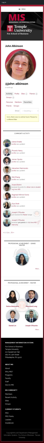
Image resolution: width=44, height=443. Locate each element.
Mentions (18, 102)
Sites (24, 94)
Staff (7, 382)
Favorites (28, 102)
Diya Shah (15, 204)
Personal (9, 102)
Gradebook (9, 423)
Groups (10, 97)
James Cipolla (17, 159)
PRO (7, 413)
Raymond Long (31, 306)
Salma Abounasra (12, 306)
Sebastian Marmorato (20, 168)
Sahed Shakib (17, 142)
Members (8, 394)
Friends (33, 94)
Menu (23, 9)
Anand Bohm (17, 185)
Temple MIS (22, 18)
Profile (16, 94)
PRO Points (9, 416)
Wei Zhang (16, 177)
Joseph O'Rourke (18, 212)
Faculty (8, 378)
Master (25, 215)
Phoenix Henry (17, 151)
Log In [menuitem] (4, 2)
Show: (17, 111)
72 (12, 232)
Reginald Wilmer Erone (20, 195)
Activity (9, 94)
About (7, 368)
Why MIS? (9, 372)
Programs (8, 375)
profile (14, 144)
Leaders (8, 420)
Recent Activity (11, 397)
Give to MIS (9, 385)
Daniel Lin (12, 325)
